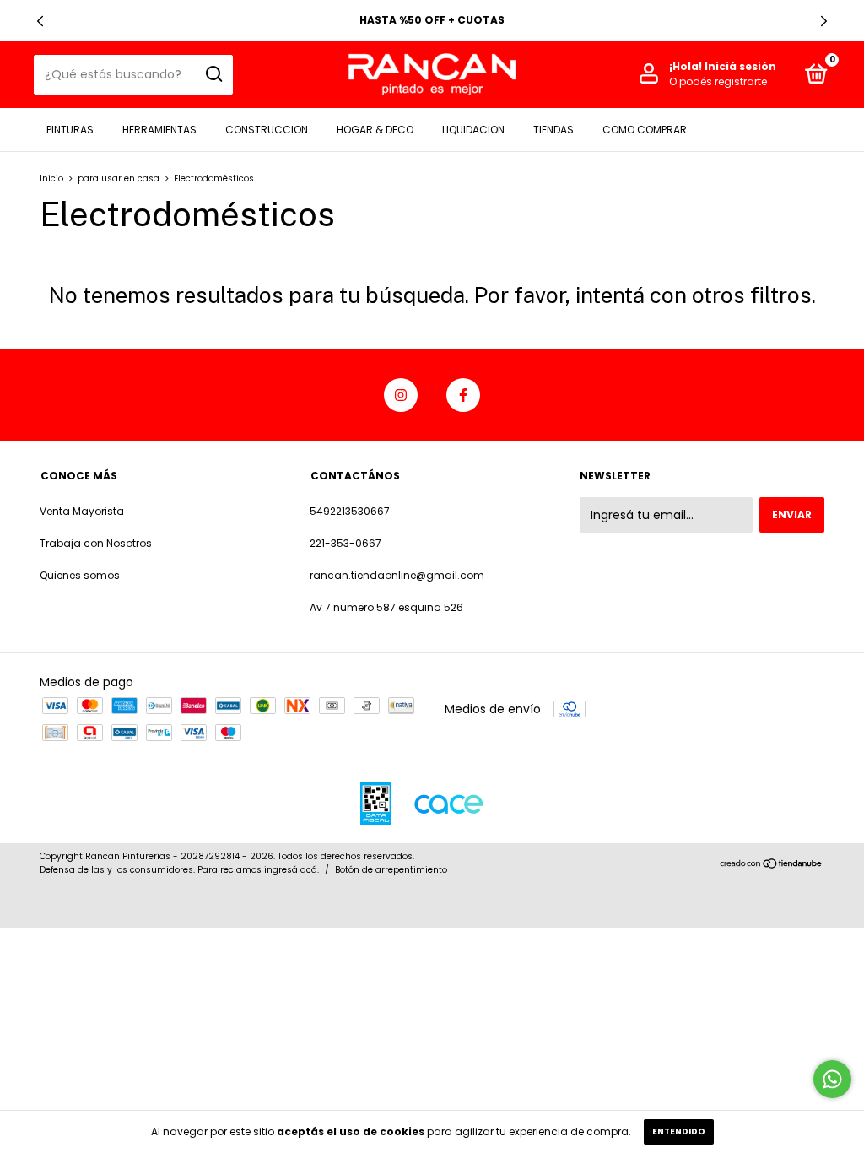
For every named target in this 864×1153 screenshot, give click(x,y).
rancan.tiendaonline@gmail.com (397, 575)
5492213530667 (350, 511)
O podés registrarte (718, 81)
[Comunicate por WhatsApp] (832, 1079)
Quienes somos (80, 575)
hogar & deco (375, 129)
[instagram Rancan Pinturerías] (401, 395)
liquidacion (473, 129)
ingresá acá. (291, 869)
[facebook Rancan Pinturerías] (463, 395)
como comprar (644, 129)
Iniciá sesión (740, 66)
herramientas (159, 129)
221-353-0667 (345, 543)
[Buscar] (213, 74)
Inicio (51, 178)
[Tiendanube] (771, 865)
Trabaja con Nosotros (96, 543)
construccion (266, 129)
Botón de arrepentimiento (391, 869)
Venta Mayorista (82, 511)
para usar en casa (120, 178)
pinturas (70, 129)
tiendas (553, 129)
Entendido (678, 1131)
